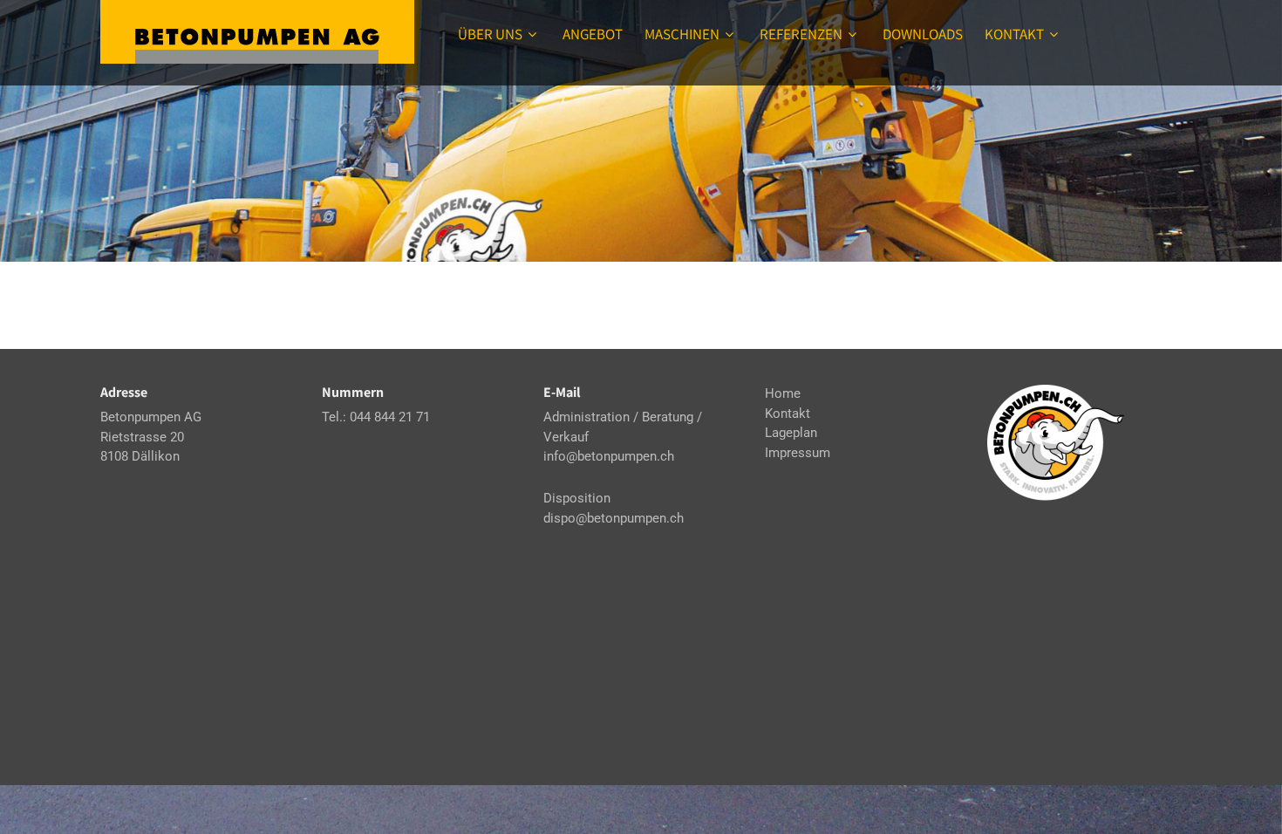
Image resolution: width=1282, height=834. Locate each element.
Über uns (490, 34)
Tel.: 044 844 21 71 (376, 417)
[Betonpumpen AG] (257, 32)
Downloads (923, 34)
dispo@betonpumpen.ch (613, 518)
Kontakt (1014, 34)
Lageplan (791, 433)
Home (783, 393)
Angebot (593, 34)
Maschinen (681, 34)
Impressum (797, 453)
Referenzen (801, 34)
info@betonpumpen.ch (608, 456)
